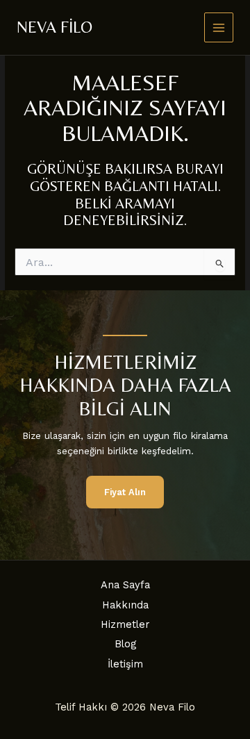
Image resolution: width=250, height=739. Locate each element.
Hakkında (125, 605)
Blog (125, 644)
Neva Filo (54, 26)
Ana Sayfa (125, 585)
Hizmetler (125, 624)
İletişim (125, 664)
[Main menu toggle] (219, 27)
